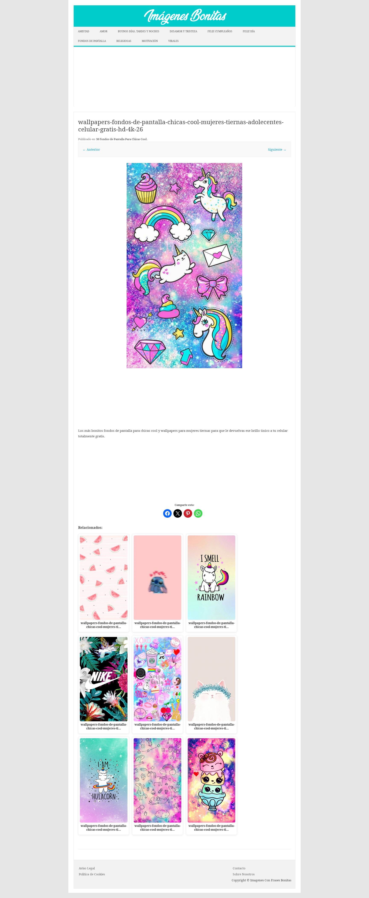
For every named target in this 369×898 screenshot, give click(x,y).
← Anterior (91, 149)
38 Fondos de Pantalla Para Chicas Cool (121, 139)
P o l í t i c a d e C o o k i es (92, 874)
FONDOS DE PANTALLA (92, 41)
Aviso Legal (87, 868)
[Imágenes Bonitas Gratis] (184, 25)
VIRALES (173, 41)
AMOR (103, 31)
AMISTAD (83, 31)
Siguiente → (277, 149)
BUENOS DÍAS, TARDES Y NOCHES (138, 31)
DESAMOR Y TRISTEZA (183, 31)
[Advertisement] (184, 77)
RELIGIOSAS (123, 41)
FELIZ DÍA (249, 31)
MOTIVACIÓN (150, 41)
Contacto (239, 868)
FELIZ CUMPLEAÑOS (220, 31)
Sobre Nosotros (244, 874)
